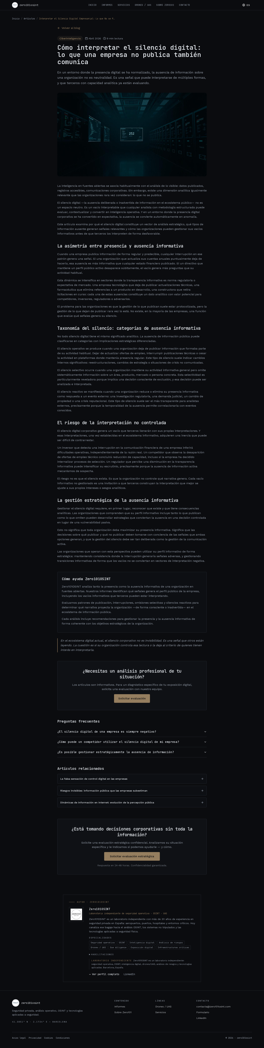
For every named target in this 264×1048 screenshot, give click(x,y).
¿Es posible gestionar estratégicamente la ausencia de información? (115, 752)
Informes (107, 5)
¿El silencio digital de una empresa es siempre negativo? (106, 732)
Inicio (92, 5)
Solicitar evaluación (132, 698)
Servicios (124, 5)
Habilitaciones (102, 954)
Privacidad (35, 1038)
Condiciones (63, 1038)
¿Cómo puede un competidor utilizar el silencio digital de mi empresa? (118, 742)
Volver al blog (71, 28)
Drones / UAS (143, 5)
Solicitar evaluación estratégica (132, 856)
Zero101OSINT (99, 909)
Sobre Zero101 (165, 5)
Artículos (29, 18)
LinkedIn (129, 974)
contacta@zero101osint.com (213, 1006)
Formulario (202, 1012)
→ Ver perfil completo (104, 974)
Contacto (184, 5)
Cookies (48, 1038)
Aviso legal (19, 1038)
